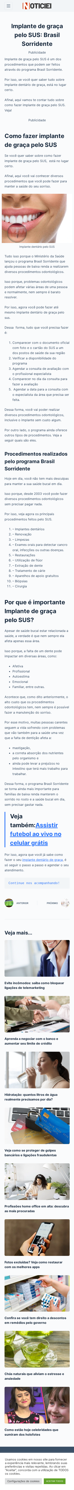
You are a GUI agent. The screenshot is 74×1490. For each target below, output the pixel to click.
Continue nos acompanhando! (34, 883)
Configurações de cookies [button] (23, 1481)
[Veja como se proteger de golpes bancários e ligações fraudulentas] (37, 1126)
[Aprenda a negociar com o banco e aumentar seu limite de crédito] (37, 1014)
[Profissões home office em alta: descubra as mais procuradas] (37, 1181)
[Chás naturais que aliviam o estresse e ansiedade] (37, 1349)
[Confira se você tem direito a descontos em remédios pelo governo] (37, 1293)
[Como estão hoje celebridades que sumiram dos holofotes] (37, 1405)
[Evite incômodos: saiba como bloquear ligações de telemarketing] (37, 958)
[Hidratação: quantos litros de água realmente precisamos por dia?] (37, 1070)
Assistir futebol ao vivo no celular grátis (35, 833)
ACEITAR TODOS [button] (54, 1481)
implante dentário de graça (42, 860)
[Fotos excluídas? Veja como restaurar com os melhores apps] (37, 1237)
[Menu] (8, 6)
